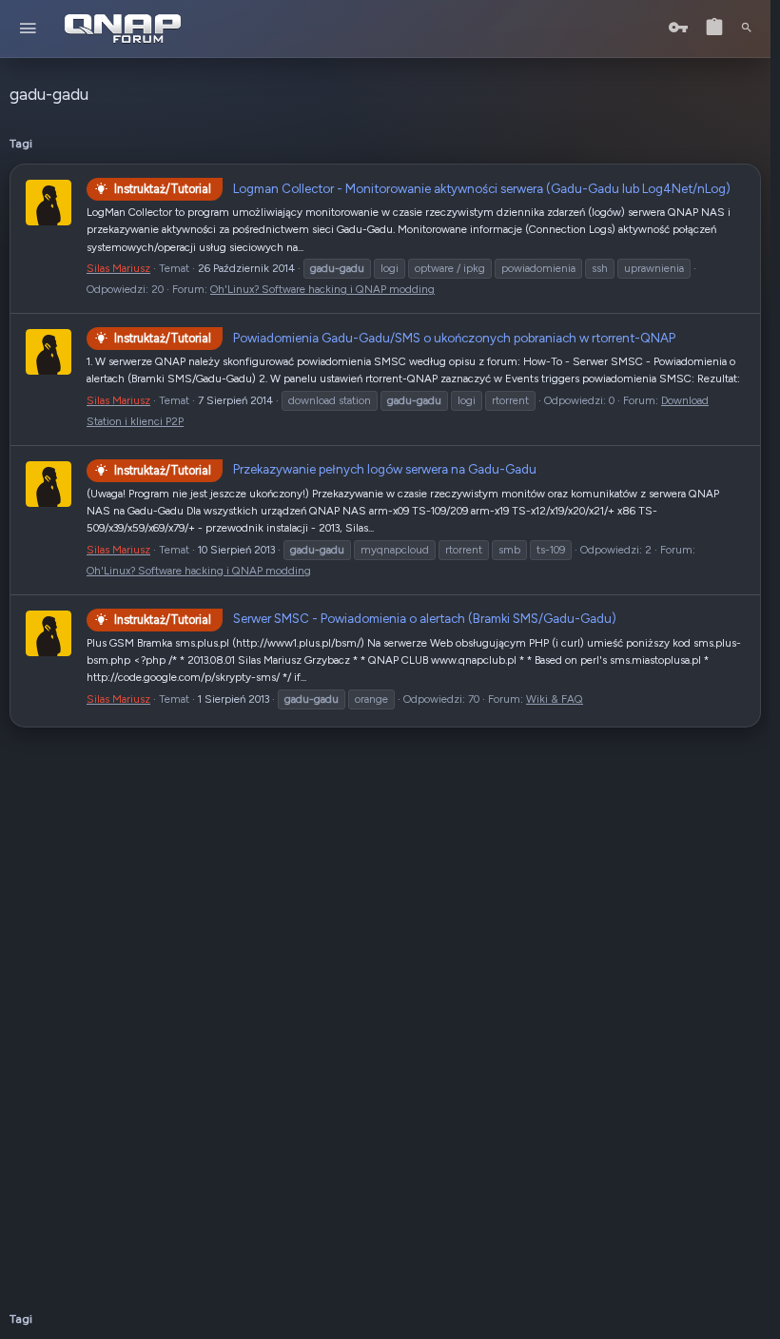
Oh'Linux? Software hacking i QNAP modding (322, 289)
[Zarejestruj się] (714, 28)
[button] (28, 29)
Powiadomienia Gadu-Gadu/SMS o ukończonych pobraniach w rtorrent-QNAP (394, 337)
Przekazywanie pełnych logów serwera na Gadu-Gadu (325, 468)
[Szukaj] (746, 29)
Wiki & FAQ (554, 699)
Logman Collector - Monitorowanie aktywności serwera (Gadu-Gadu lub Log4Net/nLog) (422, 188)
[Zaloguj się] (678, 28)
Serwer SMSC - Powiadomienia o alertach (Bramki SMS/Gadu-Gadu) (365, 618)
